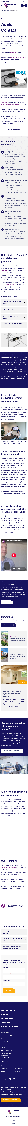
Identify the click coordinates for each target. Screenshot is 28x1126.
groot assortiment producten (10, 104)
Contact (3, 1061)
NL (24, 1)
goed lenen (4, 270)
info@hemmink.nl (6, 1053)
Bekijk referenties (7, 625)
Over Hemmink (8, 1010)
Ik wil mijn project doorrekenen (11, 750)
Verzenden (9, 990)
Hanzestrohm (5, 1)
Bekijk (21, 682)
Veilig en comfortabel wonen (9, 1036)
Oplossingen (7, 1018)
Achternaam (7, 974)
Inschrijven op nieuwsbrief (10, 1099)
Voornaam (6, 967)
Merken (9, 10)
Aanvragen (6, 602)
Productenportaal (9, 1026)
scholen (12, 57)
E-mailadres (7, 980)
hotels (24, 57)
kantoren (18, 57)
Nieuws (4, 1014)
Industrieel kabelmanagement (9, 1042)
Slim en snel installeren (7, 1039)
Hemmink (3, 10)
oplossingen (12, 867)
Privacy (14, 1120)
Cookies (14, 1123)
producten (13, 52)
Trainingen (6, 1022)
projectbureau (9, 284)
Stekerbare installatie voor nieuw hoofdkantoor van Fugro (17, 656)
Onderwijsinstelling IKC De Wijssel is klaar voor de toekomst (12, 693)
